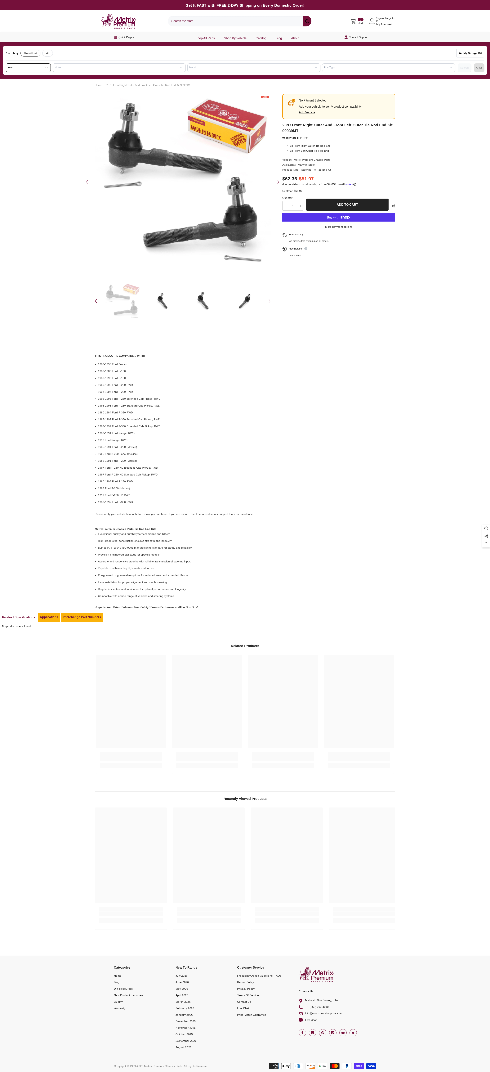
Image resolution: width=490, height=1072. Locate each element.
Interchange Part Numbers (82, 617)
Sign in (379, 19)
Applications (49, 617)
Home (98, 85)
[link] (131, 758)
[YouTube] (343, 1032)
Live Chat (311, 1019)
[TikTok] (332, 1032)
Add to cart (347, 204)
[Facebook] (302, 1032)
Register (390, 18)
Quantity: (287, 197)
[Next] (278, 182)
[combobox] (235, 21)
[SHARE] (392, 206)
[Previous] (87, 182)
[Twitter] (353, 1032)
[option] (183, 182)
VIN (47, 53)
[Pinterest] (322, 1032)
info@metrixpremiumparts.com (323, 1013)
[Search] (239, 21)
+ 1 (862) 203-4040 (317, 1006)
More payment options (338, 226)
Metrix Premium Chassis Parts (312, 159)
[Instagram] (312, 1032)
